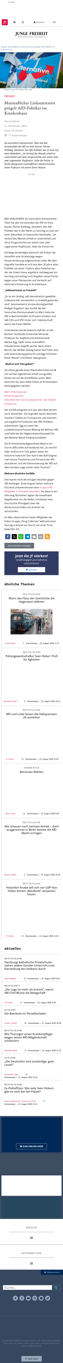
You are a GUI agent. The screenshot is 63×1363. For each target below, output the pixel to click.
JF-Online (10, 759)
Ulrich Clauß (10, 813)
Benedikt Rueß (10, 1050)
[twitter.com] (21, 1298)
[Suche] (56, 1287)
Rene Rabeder (10, 979)
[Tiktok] (47, 1298)
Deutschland (11, 121)
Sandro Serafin (10, 875)
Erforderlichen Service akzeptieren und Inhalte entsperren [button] (30, 401)
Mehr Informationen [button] (15, 392)
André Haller (10, 643)
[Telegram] (41, 1298)
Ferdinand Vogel (11, 1074)
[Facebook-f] (15, 1298)
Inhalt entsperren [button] (14, 395)
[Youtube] (28, 1298)
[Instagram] (34, 1298)
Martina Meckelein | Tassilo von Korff (20, 1101)
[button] (15, 22)
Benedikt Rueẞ (10, 701)
